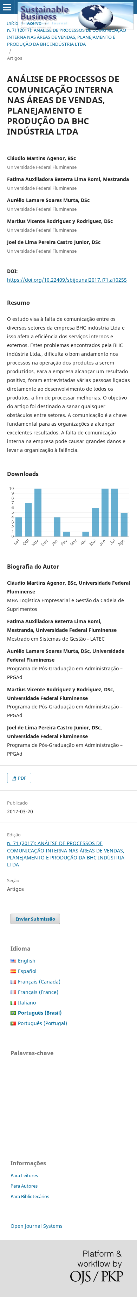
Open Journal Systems (37, 1226)
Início (12, 23)
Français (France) (38, 992)
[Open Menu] (7, 7)
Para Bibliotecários (30, 1196)
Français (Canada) (39, 981)
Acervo (34, 23)
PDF (21, 778)
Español (27, 971)
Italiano (27, 1002)
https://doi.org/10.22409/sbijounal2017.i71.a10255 (67, 279)
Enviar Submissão (35, 919)
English (26, 960)
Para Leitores (24, 1175)
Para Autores (24, 1186)
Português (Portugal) (42, 1023)
